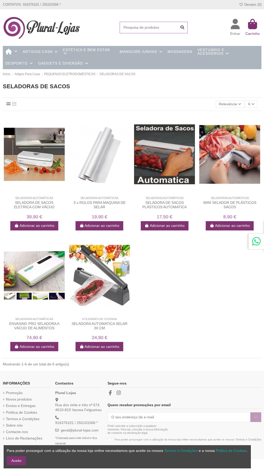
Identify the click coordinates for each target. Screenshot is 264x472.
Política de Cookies (21, 412)
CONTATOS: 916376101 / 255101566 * (32, 4)
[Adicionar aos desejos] (30, 192)
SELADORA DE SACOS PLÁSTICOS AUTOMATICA (164, 205)
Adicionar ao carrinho (37, 225)
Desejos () (252, 4)
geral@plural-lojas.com (79, 430)
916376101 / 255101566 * (76, 423)
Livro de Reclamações (24, 438)
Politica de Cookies (231, 451)
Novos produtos (19, 399)
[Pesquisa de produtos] (182, 27)
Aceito (16, 461)
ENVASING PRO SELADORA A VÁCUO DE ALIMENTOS (34, 326)
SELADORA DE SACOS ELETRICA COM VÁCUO (34, 205)
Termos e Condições (22, 419)
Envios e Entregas (21, 406)
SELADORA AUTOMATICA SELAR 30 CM (99, 326)
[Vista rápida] (38, 192)
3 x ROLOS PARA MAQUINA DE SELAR (99, 205)
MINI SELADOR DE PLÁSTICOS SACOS (229, 205)
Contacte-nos (17, 432)
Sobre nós (14, 425)
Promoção (14, 393)
